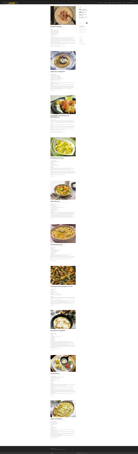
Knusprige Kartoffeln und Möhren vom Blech (61, 286)
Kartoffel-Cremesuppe (56, 26)
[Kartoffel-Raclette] (63, 363)
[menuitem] (99, 2)
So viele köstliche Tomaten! (81, 27)
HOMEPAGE (80, 36)
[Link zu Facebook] (131, 0)
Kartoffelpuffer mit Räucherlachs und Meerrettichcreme (59, 116)
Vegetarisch (67, 202)
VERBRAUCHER (81, 39)
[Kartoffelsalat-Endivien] (63, 146)
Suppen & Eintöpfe (64, 27)
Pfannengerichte (60, 331)
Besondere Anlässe (60, 374)
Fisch (58, 72)
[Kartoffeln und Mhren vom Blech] (63, 275)
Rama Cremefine (54, 260)
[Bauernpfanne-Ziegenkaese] (63, 319)
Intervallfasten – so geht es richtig (82, 28)
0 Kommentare (56, 27)
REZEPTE (61, 27)
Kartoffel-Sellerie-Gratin (56, 244)
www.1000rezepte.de (62, 174)
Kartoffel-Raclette (54, 373)
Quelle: (51, 350)
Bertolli (53, 305)
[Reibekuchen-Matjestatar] (63, 60)
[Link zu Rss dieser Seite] (133, 0)
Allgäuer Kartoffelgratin (56, 418)
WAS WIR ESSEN (81, 38)
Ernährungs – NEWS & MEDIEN (82, 44)
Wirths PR (53, 90)
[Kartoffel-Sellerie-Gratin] (63, 233)
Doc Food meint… (81, 43)
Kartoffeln (59, 27)
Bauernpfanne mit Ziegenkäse (58, 330)
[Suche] (134, 2)
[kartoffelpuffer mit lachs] (63, 104)
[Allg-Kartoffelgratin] (63, 408)
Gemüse (58, 202)
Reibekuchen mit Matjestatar (57, 71)
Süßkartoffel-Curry (55, 201)
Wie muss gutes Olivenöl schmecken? (82, 31)
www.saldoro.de (63, 46)
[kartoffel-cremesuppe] (63, 15)
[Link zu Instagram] (132, 0)
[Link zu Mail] (134, 0)
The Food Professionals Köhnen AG (57, 45)
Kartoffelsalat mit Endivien (57, 158)
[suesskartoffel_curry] (63, 190)
